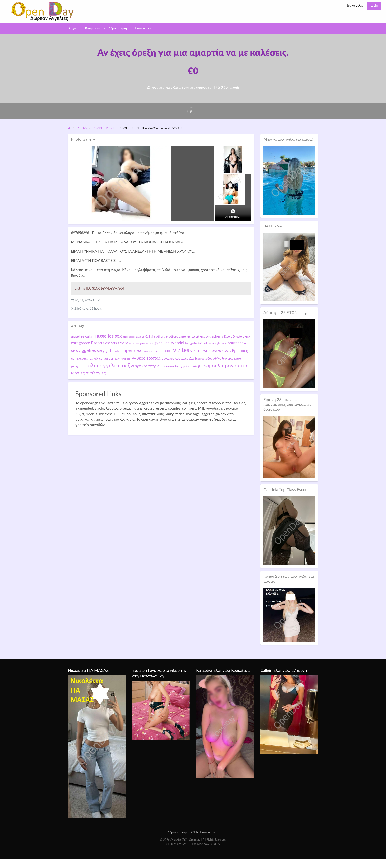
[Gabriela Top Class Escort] (289, 530)
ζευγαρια (227, 358)
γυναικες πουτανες (175, 358)
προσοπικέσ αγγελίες (176, 366)
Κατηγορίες (93, 28)
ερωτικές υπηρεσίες (196, 87)
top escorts (149, 351)
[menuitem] (354, 6)
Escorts (97, 343)
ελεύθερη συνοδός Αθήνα (205, 358)
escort (195, 336)
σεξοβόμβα (199, 366)
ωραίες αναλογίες (88, 373)
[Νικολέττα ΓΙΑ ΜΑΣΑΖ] (97, 746)
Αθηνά (227, 351)
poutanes (235, 343)
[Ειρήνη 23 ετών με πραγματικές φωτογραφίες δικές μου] (289, 447)
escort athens (211, 336)
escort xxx (134, 343)
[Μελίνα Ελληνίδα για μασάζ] (289, 180)
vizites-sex (200, 350)
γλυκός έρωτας (146, 358)
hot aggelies (191, 343)
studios (116, 351)
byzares (140, 336)
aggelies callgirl (83, 336)
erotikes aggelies (178, 336)
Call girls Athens (155, 336)
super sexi (132, 350)
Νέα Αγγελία (354, 5)
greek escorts (146, 343)
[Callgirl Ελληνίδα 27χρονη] (289, 714)
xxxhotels (217, 351)
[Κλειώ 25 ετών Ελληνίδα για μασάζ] (289, 615)
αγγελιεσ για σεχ (102, 358)
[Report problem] (191, 111)
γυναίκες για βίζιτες (165, 87)
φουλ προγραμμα (228, 365)
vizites (181, 350)
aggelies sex (109, 336)
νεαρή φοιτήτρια (145, 366)
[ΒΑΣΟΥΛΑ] (289, 267)
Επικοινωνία (143, 28)
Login (374, 5)
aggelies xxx (128, 337)
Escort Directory (234, 336)
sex (245, 343)
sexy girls (104, 351)
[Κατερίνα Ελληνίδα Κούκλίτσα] (225, 726)
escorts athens (116, 343)
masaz (224, 343)
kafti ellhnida (206, 343)
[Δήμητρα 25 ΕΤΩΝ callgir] (289, 354)
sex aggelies (83, 350)
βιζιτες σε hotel (123, 359)
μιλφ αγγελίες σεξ (108, 365)
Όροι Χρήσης (119, 28)
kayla (217, 343)
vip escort (163, 351)
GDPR (193, 832)
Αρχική (73, 28)
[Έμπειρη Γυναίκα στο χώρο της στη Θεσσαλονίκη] (161, 710)
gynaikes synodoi (169, 343)
